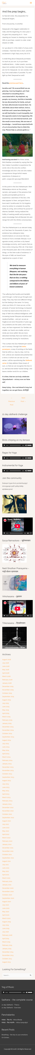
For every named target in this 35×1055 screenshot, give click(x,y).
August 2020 (6, 901)
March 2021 (6, 878)
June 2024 (5, 747)
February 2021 (7, 881)
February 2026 (7, 680)
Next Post (23, 398)
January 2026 (7, 683)
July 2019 (5, 925)
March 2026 (6, 676)
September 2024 (8, 737)
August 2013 (6, 962)
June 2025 (5, 706)
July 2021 (5, 864)
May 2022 (5, 831)
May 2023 (5, 791)
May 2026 (5, 669)
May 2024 (5, 750)
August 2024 (6, 740)
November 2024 (8, 730)
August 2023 (6, 780)
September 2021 (8, 858)
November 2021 (7, 851)
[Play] (4, 445)
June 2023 (5, 787)
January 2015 (6, 948)
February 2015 (7, 945)
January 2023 (6, 804)
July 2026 (5, 663)
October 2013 (7, 959)
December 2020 (8, 888)
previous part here (16, 83)
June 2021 (5, 868)
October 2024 (7, 733)
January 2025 (6, 723)
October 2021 (7, 854)
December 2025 (7, 686)
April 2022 (5, 834)
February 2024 (7, 760)
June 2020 (5, 908)
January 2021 (6, 885)
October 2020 (7, 895)
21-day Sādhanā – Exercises (11, 1007)
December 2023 (7, 767)
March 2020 (6, 918)
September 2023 (8, 777)
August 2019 (6, 922)
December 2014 (7, 952)
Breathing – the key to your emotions (15, 1035)
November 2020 (8, 891)
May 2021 (5, 871)
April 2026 (5, 673)
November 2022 (8, 811)
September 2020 (8, 898)
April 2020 (5, 915)
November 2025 (8, 690)
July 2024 (5, 743)
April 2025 (5, 713)
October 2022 (7, 814)
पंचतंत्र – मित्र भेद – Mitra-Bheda (12, 1020)
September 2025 (8, 696)
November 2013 (7, 955)
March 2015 (6, 942)
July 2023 (5, 784)
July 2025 (5, 703)
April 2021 (5, 875)
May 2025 (5, 710)
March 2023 (6, 797)
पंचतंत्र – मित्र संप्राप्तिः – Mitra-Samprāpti (15, 1022)
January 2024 (7, 764)
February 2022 (7, 841)
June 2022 (5, 827)
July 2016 (5, 932)
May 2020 (5, 911)
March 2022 (6, 838)
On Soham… (5, 1037)
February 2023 (7, 801)
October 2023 (7, 774)
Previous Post (11, 398)
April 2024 (5, 753)
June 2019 (5, 928)
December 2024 (8, 727)
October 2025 (7, 693)
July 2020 (5, 905)
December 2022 (7, 807)
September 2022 (8, 817)
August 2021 (6, 861)
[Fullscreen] (30, 533)
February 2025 (7, 720)
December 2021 (7, 848)
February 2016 (7, 935)
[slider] (29, 445)
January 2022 (6, 844)
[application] (17, 445)
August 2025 (6, 700)
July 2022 (5, 824)
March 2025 (6, 717)
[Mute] (26, 445)
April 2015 (5, 938)
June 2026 (5, 666)
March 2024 (6, 757)
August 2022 (6, 821)
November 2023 (8, 770)
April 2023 (5, 794)
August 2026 (6, 659)
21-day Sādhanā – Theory (10, 1005)
